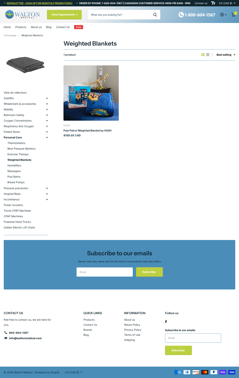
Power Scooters (13, 205)
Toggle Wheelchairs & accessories (47, 104)
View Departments (63, 14)
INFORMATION (134, 313)
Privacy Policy (132, 329)
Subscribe (149, 271)
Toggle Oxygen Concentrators (47, 120)
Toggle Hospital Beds (47, 194)
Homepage (10, 35)
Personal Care (13, 137)
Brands (87, 329)
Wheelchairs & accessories (20, 103)
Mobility (8, 109)
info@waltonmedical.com (25, 338)
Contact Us (63, 27)
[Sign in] (223, 14)
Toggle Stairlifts (47, 98)
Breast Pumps (15, 182)
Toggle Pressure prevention (47, 188)
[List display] (207, 54)
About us (36, 27)
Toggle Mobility (47, 109)
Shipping (129, 339)
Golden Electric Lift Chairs (19, 227)
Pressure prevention (16, 188)
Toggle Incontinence (47, 199)
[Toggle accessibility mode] (213, 3)
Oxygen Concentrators (18, 120)
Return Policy (132, 324)
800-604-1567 (18, 332)
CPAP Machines (13, 216)
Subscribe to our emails (180, 330)
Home (7, 27)
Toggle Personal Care (47, 137)
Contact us (201, 3)
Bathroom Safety (14, 115)
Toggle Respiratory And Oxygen (47, 126)
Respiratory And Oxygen (19, 126)
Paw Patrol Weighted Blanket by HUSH (87, 130)
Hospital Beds (12, 193)
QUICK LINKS (92, 313)
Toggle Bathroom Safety (47, 115)
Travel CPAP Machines (17, 210)
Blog (49, 27)
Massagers (14, 171)
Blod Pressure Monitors (21, 148)
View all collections (15, 92)
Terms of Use (132, 334)
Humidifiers (14, 165)
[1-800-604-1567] (197, 14)
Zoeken (155, 14)
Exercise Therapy (18, 154)
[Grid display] (202, 54)
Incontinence (11, 199)
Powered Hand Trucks (17, 221)
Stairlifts (9, 98)
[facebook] (166, 321)
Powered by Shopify (47, 372)
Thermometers (16, 143)
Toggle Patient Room (47, 132)
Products (20, 27)
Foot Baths (13, 176)
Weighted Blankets (19, 159)
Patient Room (12, 131)
